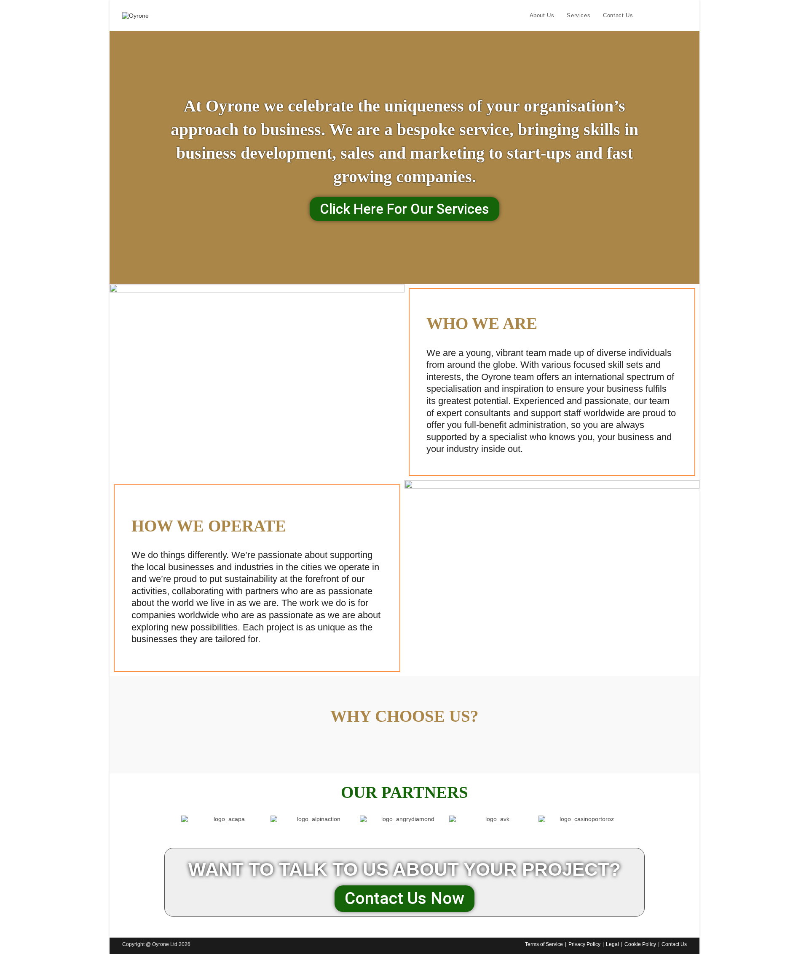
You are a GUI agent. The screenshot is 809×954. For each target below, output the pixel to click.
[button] (173, 819)
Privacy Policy (584, 944)
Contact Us (674, 944)
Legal (612, 944)
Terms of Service (544, 944)
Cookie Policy (640, 944)
